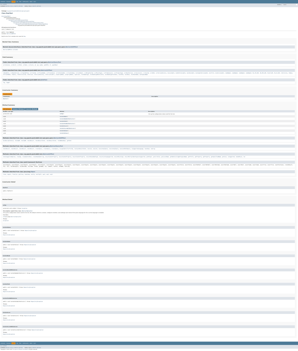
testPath (121, 74)
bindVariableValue (8, 140)
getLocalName (165, 156)
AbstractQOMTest (11, 33)
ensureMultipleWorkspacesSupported (135, 156)
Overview (2, 1)
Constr (16, 6)
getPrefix (191, 156)
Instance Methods (18, 109)
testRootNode (134, 74)
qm (37, 65)
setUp (61, 113)
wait (44, 174)
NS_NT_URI (270, 73)
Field (11, 6)
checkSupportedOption (9, 156)
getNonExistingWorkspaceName (178, 156)
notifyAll (39, 174)
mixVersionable (219, 73)
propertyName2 (69, 74)
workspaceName (144, 74)
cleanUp (19, 156)
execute (89, 148)
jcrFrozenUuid (50, 73)
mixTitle (211, 73)
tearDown (147, 148)
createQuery (38, 148)
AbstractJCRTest (46, 70)
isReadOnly (6, 73)
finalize (14, 174)
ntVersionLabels (50, 74)
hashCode (27, 174)
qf (35, 65)
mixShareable (190, 73)
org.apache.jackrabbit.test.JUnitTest (18, 20)
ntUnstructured (21, 74)
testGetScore (63, 126)
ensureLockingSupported (106, 156)
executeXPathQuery (125, 148)
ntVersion (30, 74)
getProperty (198, 156)
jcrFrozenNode (41, 73)
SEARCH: (279, 4)
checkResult (30, 140)
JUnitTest (44, 80)
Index (31, 1)
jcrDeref (13, 65)
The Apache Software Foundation (20, 349)
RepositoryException (31, 230)
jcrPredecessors (108, 73)
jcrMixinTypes (98, 73)
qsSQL (41, 65)
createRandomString (38, 156)
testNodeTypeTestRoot (111, 74)
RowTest (5, 98)
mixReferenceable (181, 73)
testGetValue (63, 130)
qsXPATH (46, 65)
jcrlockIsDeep (70, 73)
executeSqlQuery (103, 148)
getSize (224, 156)
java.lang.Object (6, 16)
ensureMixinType (118, 156)
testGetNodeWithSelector (67, 118)
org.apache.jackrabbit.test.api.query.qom (18, 11)
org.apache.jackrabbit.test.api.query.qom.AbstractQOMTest (32, 24)
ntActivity (284, 73)
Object (33, 171)
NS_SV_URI (277, 73)
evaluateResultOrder (80, 148)
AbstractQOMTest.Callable (10, 49)
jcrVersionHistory (161, 73)
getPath (69, 140)
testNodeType (85, 74)
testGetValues (64, 133)
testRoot (127, 74)
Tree (20, 1)
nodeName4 (248, 73)
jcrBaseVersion (14, 73)
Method (21, 6)
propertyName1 (60, 74)
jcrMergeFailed (88, 73)
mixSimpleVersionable (201, 73)
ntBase (290, 73)
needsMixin (239, 156)
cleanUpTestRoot (27, 156)
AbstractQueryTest (54, 62)
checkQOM (17, 140)
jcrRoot (25, 65)
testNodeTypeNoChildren (97, 74)
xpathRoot (55, 65)
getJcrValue (156, 156)
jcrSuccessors (138, 73)
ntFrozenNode (6, 74)
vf (50, 65)
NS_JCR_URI (256, 73)
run (244, 156)
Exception (24, 208)
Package (8, 1)
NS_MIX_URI (263, 73)
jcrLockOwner (79, 73)
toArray (153, 148)
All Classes (3, 4)
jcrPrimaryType (118, 73)
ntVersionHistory (39, 74)
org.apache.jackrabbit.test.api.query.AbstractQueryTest (28, 22)
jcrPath (19, 65)
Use (17, 1)
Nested (7, 6)
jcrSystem (146, 73)
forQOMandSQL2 (62, 140)
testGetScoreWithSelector (67, 128)
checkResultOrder (40, 140)
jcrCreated (33, 73)
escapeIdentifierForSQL (66, 148)
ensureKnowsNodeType (92, 156)
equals (9, 174)
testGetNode (63, 116)
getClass (21, 174)
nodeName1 (228, 73)
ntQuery (14, 74)
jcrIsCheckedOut (60, 73)
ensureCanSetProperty (51, 156)
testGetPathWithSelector (67, 123)
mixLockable (171, 73)
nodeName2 (235, 73)
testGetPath (63, 121)
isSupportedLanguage (137, 148)
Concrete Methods (31, 109)
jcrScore (30, 65)
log (4, 82)
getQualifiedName (216, 156)
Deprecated (26, 1)
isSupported (231, 156)
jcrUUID (152, 73)
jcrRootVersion (128, 73)
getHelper (149, 156)
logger (8, 82)
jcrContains (6, 65)
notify (33, 174)
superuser (77, 74)
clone (4, 174)
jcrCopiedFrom (24, 73)
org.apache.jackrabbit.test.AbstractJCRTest (22, 21)
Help (34, 1)
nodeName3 (242, 73)
